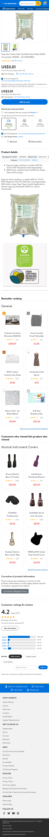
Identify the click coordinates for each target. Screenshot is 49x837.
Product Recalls (8, 765)
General (34, 160)
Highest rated (31, 656)
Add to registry (36, 141)
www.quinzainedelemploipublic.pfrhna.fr (16, 80)
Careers (5, 706)
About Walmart (8, 702)
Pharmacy (6, 755)
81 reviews (18, 61)
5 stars (4, 637)
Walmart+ (6, 739)
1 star (5, 648)
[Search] (38, 3)
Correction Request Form (15, 591)
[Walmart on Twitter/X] (8, 813)
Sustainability (7, 716)
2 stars (4, 645)
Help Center (39, 686)
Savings (30, 8)
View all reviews (10, 628)
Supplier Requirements (11, 720)
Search (43, 667)
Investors (6, 713)
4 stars (4, 640)
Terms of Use (7, 778)
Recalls (5, 758)
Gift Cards (6, 743)
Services (21, 8)
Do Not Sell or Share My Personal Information (19, 792)
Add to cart (24, 101)
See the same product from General (34, 428)
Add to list (13, 141)
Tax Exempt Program (10, 769)
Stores (5, 732)
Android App (7, 804)
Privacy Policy (8, 781)
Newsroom (7, 709)
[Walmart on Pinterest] (18, 813)
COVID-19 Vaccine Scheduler (13, 751)
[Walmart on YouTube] (13, 813)
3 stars (4, 643)
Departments (10, 8)
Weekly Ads (34, 690)
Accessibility (7, 762)
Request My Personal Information (15, 788)
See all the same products (38, 569)
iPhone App (7, 800)
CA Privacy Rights (9, 785)
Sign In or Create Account (17, 686)
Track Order (18, 690)
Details (20, 137)
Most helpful (8, 662)
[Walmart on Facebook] (4, 813)
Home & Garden (24, 160)
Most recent (15, 656)
